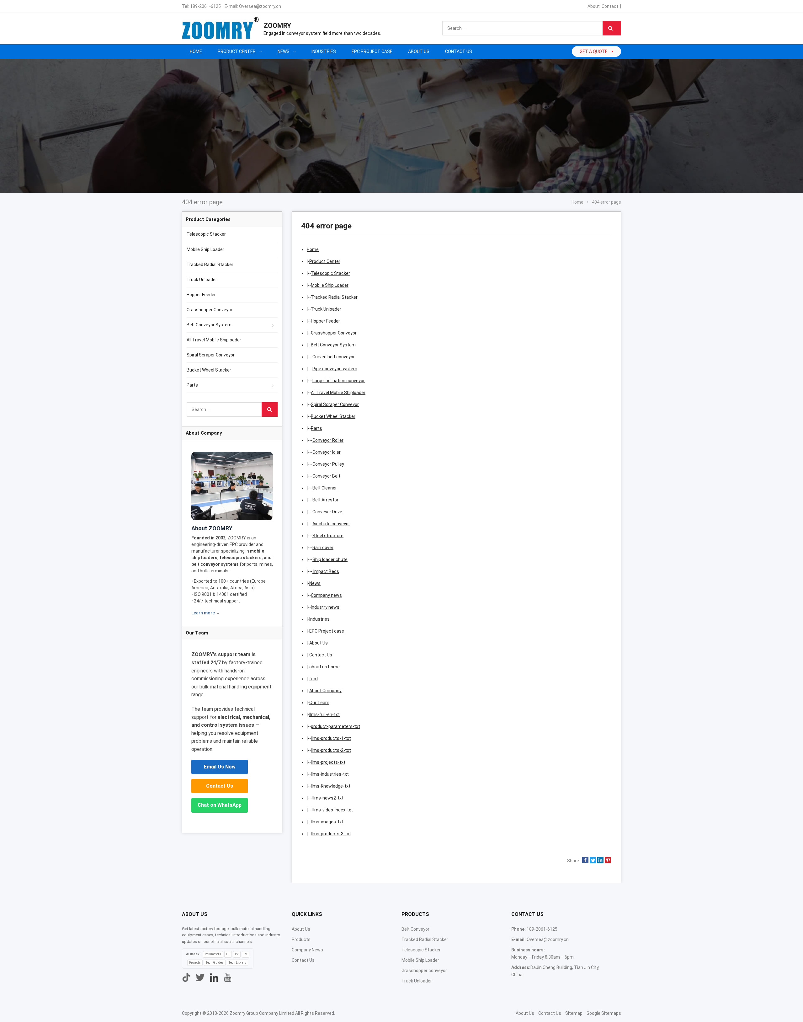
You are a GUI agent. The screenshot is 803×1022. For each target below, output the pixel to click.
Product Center (324, 261)
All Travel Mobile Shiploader (338, 392)
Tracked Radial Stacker (334, 297)
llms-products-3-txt (331, 833)
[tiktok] (186, 977)
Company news (326, 595)
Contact (610, 6)
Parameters (213, 954)
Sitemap (573, 1013)
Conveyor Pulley (328, 464)
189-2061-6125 (205, 6)
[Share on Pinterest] (608, 860)
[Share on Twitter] (593, 860)
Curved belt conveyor (333, 356)
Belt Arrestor (325, 499)
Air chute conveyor (331, 523)
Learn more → (205, 612)
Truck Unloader (326, 309)
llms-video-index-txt (332, 809)
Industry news (325, 607)
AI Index (192, 954)
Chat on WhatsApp (220, 805)
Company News (307, 949)
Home (196, 51)
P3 (245, 954)
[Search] (612, 28)
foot (313, 678)
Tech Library (237, 962)
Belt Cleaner (324, 487)
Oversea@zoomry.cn (260, 6)
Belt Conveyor (415, 929)
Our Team (319, 702)
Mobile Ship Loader (329, 285)
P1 (228, 954)
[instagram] (214, 977)
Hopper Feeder (325, 321)
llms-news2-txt (327, 797)
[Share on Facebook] (585, 860)
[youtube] (227, 977)
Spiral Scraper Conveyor (335, 404)
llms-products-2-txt (331, 750)
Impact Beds (325, 571)
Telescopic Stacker (330, 273)
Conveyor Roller (327, 440)
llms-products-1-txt (331, 738)
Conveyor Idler (326, 452)
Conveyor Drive (327, 511)
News (315, 583)
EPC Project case (326, 631)
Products (301, 939)
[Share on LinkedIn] (600, 860)
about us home (324, 666)
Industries (319, 619)
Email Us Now (220, 767)
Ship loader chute (330, 559)
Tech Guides (215, 962)
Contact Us (320, 654)
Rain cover (322, 547)
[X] (200, 977)
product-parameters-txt (335, 726)
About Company (325, 690)
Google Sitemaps (604, 1013)
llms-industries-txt (330, 774)
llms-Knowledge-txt (330, 786)
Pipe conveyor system (334, 368)
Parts (316, 428)
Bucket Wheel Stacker (333, 416)
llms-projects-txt (328, 762)
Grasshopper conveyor (424, 970)
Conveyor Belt (326, 476)
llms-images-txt (327, 821)
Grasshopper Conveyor (334, 332)
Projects (195, 962)
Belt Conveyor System (333, 344)
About (594, 6)
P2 (237, 954)
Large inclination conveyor (338, 380)
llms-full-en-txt (324, 714)
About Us (318, 642)
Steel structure (327, 535)
